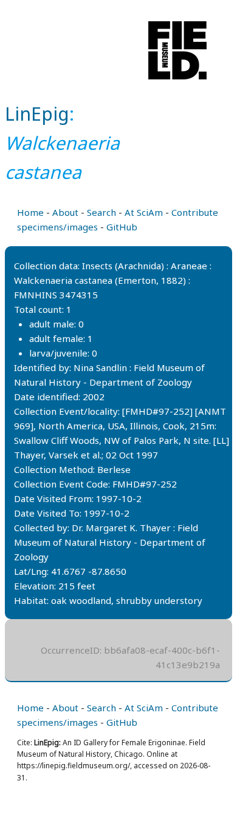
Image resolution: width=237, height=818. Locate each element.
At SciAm (144, 212)
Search (101, 212)
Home (30, 212)
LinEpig (37, 113)
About (65, 212)
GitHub (121, 227)
